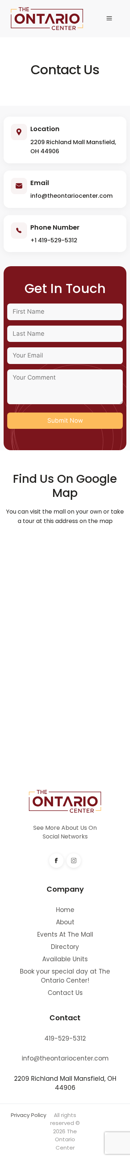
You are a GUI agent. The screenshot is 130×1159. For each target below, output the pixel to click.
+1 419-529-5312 (53, 240)
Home (65, 909)
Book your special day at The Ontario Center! (65, 976)
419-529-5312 (65, 1038)
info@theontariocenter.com (71, 196)
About (65, 922)
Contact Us (65, 992)
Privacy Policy (28, 1115)
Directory (65, 946)
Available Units (65, 959)
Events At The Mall (65, 934)
